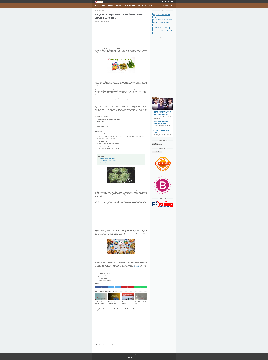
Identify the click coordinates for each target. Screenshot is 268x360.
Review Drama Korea (130, 5)
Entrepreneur (156, 17)
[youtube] (171, 1)
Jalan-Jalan (155, 22)
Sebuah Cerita (156, 30)
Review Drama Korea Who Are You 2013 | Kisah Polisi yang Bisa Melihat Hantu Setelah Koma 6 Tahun (162, 112)
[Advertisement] (121, 34)
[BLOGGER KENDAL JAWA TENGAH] (100, 1)
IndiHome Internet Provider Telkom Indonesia (163, 19)
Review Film (119, 5)
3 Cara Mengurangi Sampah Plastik (107, 158)
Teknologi (163, 30)
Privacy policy (142, 354)
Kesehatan (162, 22)
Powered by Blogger (135, 357)
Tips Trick (151, 5)
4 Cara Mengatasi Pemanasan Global (108, 160)
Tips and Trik (169, 30)
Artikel (157, 14)
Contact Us (130, 354)
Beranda (97, 5)
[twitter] (165, 1)
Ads (154, 14)
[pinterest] (127, 287)
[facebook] (162, 1)
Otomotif (155, 25)
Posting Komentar (105, 21)
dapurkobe (136, 266)
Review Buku (111, 5)
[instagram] (168, 1)
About (103, 5)
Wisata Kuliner (142, 5)
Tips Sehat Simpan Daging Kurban (107, 163)
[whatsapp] (140, 287)
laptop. (167, 22)
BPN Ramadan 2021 (165, 14)
